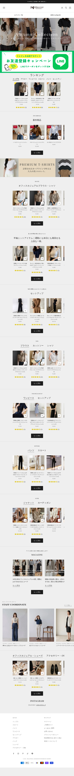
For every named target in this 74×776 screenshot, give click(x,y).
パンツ (31, 450)
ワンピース (28, 398)
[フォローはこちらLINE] (32, 753)
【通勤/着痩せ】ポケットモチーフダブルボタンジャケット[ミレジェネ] (37, 527)
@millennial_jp (41, 705)
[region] (37, 34)
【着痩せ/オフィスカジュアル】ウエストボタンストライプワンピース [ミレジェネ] (37, 422)
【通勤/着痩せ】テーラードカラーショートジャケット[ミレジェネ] (54, 527)
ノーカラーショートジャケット (20, 143)
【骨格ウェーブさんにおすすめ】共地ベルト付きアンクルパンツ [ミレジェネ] (54, 474)
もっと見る (37, 152)
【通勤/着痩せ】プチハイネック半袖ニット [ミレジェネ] (54, 264)
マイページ (47, 721)
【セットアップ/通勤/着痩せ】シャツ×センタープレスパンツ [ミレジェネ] (54, 317)
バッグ (15, 741)
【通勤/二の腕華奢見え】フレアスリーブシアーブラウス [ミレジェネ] (54, 209)
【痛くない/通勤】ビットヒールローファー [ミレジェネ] (20, 679)
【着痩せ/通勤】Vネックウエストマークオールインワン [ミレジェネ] (20, 317)
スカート (42, 450)
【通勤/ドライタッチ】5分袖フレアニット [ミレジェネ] (53, 100)
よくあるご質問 (49, 728)
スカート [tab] (41, 79)
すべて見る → (68, 605)
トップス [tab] (16, 79)
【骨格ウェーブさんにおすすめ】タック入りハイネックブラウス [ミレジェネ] (21, 100)
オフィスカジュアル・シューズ (28, 656)
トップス (15, 721)
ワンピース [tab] (33, 79)
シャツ (50, 345)
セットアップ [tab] (57, 79)
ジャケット (28, 503)
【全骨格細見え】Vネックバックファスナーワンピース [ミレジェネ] (54, 422)
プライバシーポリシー (51, 734)
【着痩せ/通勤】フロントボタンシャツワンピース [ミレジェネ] (20, 422)
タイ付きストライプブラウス (54, 142)
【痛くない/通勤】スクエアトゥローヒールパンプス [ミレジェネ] (37, 680)
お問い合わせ (48, 731)
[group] (37, 34)
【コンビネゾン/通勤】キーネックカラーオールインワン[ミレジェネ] (37, 317)
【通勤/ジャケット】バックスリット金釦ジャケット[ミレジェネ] (20, 527)
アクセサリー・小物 (56, 656)
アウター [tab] (24, 79)
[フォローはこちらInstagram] (18, 753)
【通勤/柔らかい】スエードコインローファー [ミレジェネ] (54, 679)
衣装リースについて (50, 741)
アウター (15, 738)
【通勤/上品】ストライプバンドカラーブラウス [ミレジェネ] (54, 369)
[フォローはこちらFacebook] (13, 753)
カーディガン (44, 503)
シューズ (15, 744)
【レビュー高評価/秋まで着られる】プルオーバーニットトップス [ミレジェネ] (37, 100)
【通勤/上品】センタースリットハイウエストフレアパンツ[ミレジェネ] (37, 474)
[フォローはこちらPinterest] (23, 753)
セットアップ (44, 398)
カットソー (38, 345)
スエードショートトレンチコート (37, 143)
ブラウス (24, 345)
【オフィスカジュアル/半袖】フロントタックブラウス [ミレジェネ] (20, 209)
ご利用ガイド (48, 725)
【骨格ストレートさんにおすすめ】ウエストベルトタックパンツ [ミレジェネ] (20, 474)
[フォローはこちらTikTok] (28, 753)
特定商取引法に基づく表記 (52, 738)
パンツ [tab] (48, 79)
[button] (20, 107)
